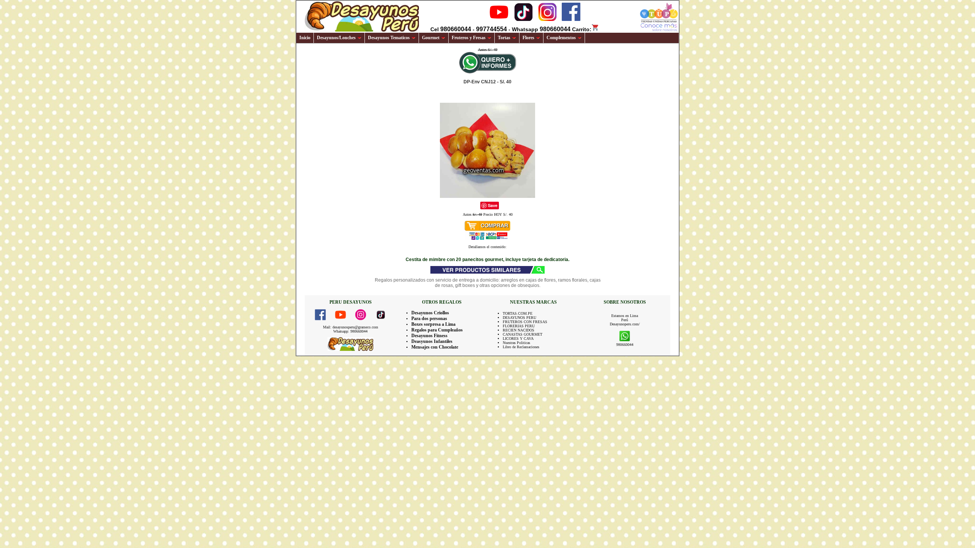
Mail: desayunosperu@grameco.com (350, 327)
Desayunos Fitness (429, 335)
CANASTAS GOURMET (522, 334)
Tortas (504, 37)
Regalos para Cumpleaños (437, 330)
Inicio (304, 37)
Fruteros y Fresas (469, 37)
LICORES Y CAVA (518, 338)
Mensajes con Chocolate (434, 347)
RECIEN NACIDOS (518, 330)
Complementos (561, 37)
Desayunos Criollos (430, 312)
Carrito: (581, 29)
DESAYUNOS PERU (519, 317)
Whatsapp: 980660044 (350, 331)
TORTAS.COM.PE (517, 313)
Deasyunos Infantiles (431, 341)
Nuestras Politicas (516, 343)
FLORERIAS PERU (519, 326)
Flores (528, 37)
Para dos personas (429, 318)
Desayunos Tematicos (389, 37)
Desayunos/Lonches (336, 37)
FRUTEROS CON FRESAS (525, 322)
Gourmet (431, 37)
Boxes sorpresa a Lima (433, 324)
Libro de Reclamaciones (521, 347)
